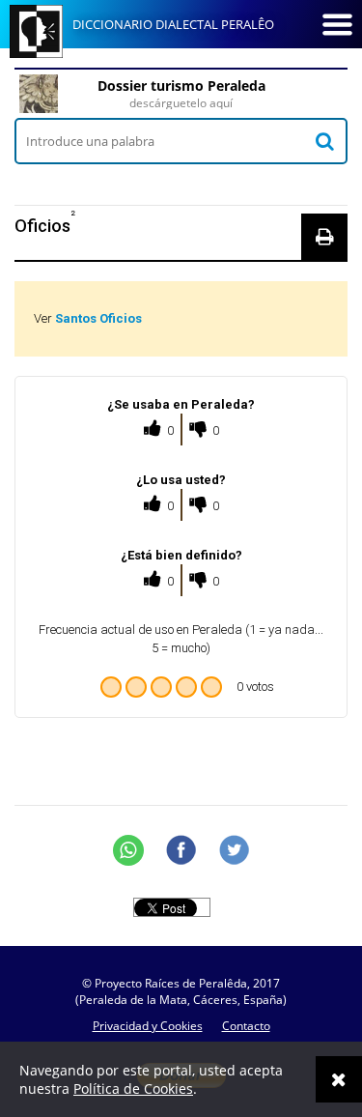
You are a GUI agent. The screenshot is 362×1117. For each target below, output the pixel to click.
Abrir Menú (337, 24)
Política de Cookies (133, 1088)
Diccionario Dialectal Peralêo (173, 24)
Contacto (246, 1025)
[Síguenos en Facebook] (181, 850)
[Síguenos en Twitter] (234, 850)
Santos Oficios (98, 318)
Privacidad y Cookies (148, 1025)
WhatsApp (128, 850)
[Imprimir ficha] (324, 237)
